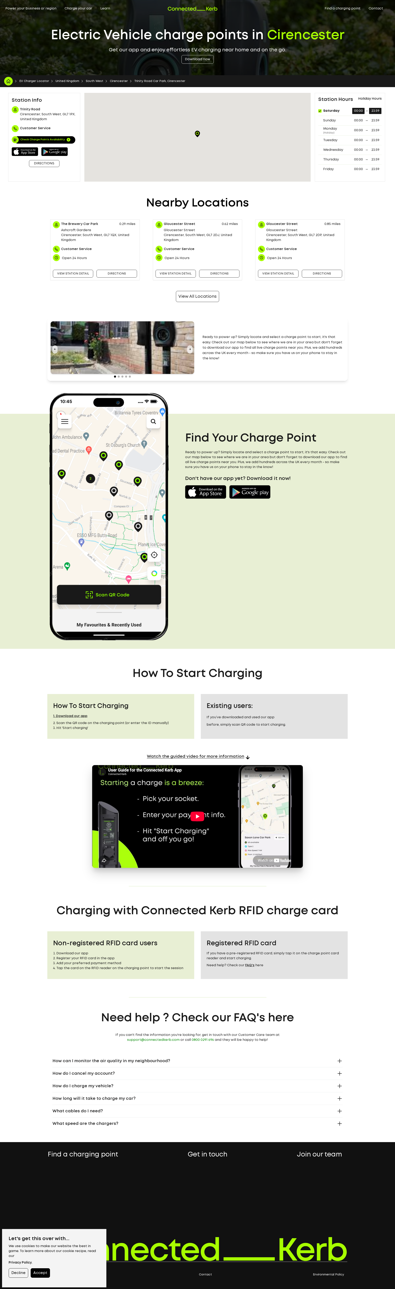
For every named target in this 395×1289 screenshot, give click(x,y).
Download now (197, 59)
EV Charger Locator (34, 81)
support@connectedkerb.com (153, 1039)
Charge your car (78, 8)
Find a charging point (342, 8)
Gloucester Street (179, 224)
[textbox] (272, 347)
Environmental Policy (328, 1274)
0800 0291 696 (203, 1039)
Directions (44, 163)
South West (94, 81)
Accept (40, 1273)
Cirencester (119, 81)
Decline (18, 1273)
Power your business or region (30, 8)
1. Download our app (70, 716)
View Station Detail (73, 273)
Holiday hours (370, 98)
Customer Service (76, 249)
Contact (376, 8)
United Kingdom (67, 81)
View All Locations (197, 296)
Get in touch (207, 1155)
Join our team (319, 1155)
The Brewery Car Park (79, 224)
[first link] (8, 81)
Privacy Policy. (20, 1262)
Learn (105, 8)
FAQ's (249, 965)
